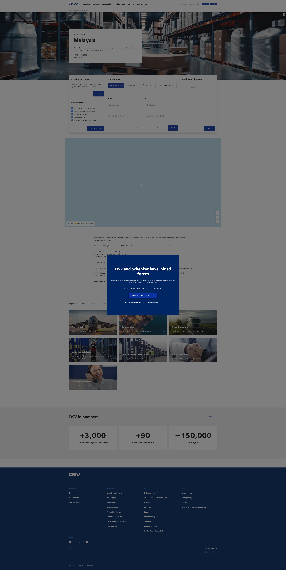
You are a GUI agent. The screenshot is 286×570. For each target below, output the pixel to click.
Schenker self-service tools (143, 295)
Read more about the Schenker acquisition (142, 303)
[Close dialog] (176, 258)
